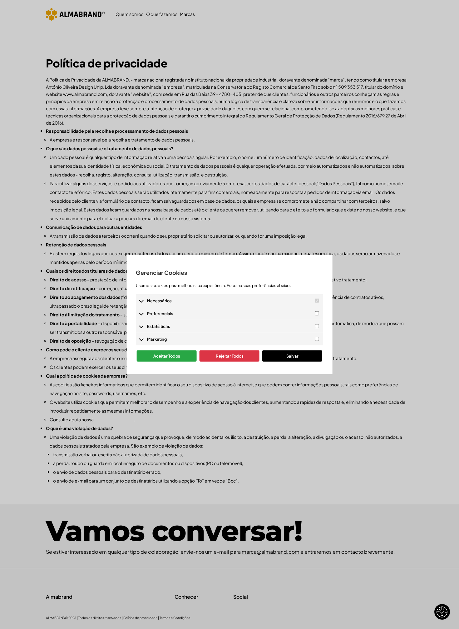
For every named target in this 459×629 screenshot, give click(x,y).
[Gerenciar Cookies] (442, 612)
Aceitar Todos (166, 356)
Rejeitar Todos (230, 356)
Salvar (292, 356)
